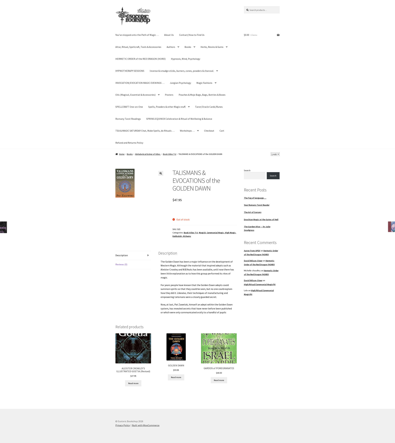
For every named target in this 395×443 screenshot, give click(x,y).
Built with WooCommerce (145, 425)
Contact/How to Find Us (191, 34)
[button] (160, 173)
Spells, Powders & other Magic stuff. (167, 106)
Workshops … (187, 130)
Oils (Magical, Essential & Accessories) (135, 94)
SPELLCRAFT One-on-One (129, 106)
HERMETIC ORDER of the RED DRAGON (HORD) (140, 58)
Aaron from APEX (252, 250)
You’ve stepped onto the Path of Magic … (137, 34)
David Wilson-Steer (253, 260)
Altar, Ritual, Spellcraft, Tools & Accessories (138, 46)
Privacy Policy (122, 425)
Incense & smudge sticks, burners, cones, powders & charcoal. (182, 70)
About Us (169, 34)
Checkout (209, 130)
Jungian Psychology (180, 82)
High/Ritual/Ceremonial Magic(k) (260, 284)
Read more (133, 383)
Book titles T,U (169, 154)
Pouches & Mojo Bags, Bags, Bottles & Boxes (202, 94)
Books (188, 46)
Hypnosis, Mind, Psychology (185, 58)
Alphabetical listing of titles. (148, 154)
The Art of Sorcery (252, 212)
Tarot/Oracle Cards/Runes (209, 106)
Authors (171, 46)
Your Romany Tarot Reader (256, 205)
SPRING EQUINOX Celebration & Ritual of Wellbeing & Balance (179, 118)
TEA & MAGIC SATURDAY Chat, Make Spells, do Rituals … (145, 130)
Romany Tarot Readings (128, 118)
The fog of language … (255, 198)
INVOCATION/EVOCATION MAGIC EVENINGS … (139, 82)
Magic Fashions (204, 82)
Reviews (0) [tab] (121, 264)
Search (247, 170)
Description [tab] (121, 255)
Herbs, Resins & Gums (212, 46)
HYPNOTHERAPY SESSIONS (129, 70)
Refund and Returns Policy (129, 142)
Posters (169, 94)
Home (122, 154)
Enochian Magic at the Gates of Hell (261, 219)
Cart (222, 130)
